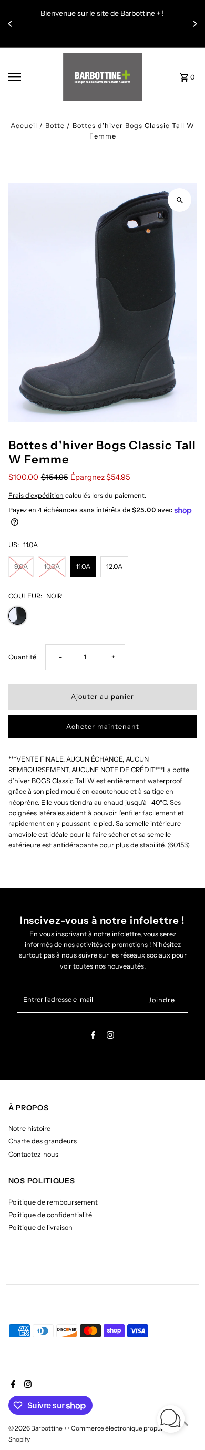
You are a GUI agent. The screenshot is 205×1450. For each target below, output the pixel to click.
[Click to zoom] (179, 200)
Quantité (22, 657)
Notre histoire (29, 1128)
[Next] (194, 24)
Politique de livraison (40, 1227)
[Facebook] (93, 1036)
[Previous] (10, 24)
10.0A (52, 566)
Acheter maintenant (102, 727)
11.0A (83, 566)
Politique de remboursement (53, 1202)
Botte (55, 126)
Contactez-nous (33, 1154)
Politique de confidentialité (50, 1215)
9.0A (21, 566)
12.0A (114, 566)
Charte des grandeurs (42, 1141)
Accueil (24, 126)
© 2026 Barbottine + (38, 1428)
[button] (170, 1420)
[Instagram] (110, 1036)
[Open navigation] (32, 77)
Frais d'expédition (36, 495)
